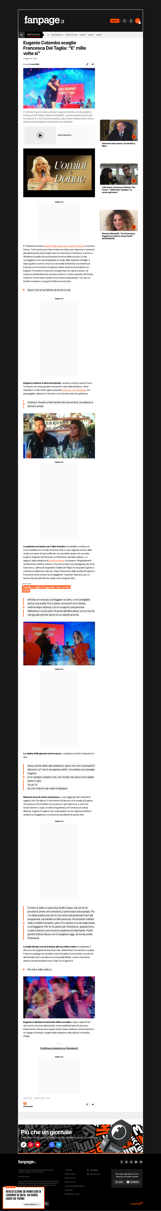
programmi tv (57, 35)
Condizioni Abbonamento (75, 1186)
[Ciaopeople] (137, 1204)
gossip (99, 35)
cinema (83, 35)
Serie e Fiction (71, 35)
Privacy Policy (70, 1178)
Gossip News (27, 1098)
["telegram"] (59, 1145)
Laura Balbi (34, 64)
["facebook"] (52, 1145)
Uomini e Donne (56, 560)
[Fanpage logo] (41, 21)
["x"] (45, 1145)
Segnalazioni (70, 1174)
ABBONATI (115, 21)
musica (91, 35)
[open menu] (21, 35)
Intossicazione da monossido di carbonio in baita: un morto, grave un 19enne (23, 1195)
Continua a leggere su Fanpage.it (59, 1048)
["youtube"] (38, 1145)
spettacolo (33, 34)
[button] (92, 64)
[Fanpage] (27, 1162)
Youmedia (68, 1170)
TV (48, 35)
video (48, 1098)
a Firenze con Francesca (74, 390)
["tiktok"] (24, 1145)
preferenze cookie (72, 1194)
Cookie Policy (70, 1182)
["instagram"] (31, 1145)
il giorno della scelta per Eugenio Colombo (64, 246)
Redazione (69, 1190)
